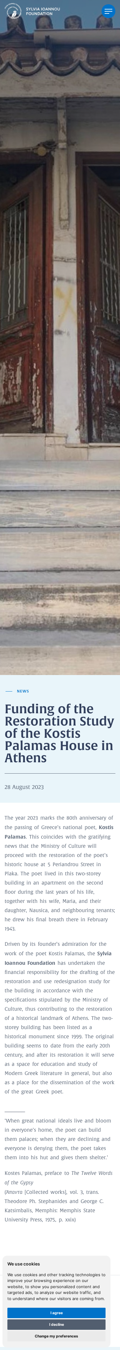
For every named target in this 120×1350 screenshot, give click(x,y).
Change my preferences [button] (56, 1336)
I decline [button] (56, 1324)
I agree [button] (56, 1312)
